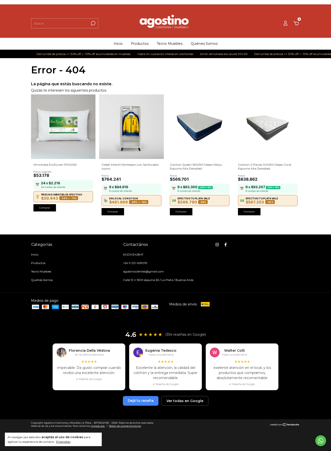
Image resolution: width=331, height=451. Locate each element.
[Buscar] (92, 23)
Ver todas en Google (184, 401)
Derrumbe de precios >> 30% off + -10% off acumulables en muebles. (78, 54)
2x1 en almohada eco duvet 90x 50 (218, 54)
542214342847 (133, 254)
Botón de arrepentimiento (125, 426)
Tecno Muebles (169, 43)
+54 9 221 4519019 (135, 263)
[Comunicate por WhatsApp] (320, 440)
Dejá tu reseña (141, 400)
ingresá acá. (98, 426)
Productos (140, 43)
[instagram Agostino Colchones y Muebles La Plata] (217, 245)
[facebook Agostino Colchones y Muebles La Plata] (226, 245)
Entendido (63, 441)
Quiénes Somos (204, 43)
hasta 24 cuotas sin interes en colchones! (160, 54)
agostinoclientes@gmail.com (143, 271)
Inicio (118, 43)
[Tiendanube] (285, 425)
